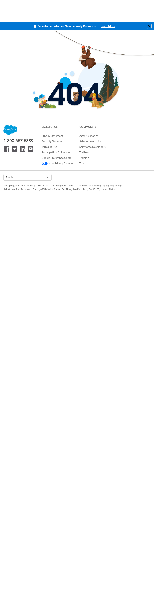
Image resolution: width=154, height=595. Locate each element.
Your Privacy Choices (61, 163)
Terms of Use (49, 147)
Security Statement (53, 141)
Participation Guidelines (56, 152)
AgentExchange (88, 136)
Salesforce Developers (92, 147)
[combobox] (27, 177)
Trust (82, 163)
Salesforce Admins (90, 141)
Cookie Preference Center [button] (57, 158)
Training (84, 158)
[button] (27, 177)
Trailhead (84, 152)
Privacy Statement (52, 136)
